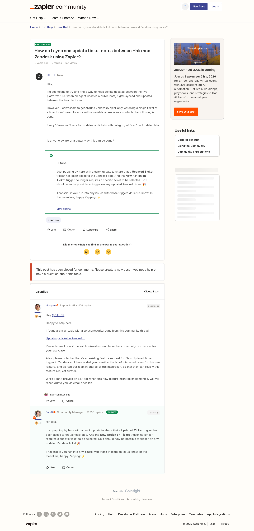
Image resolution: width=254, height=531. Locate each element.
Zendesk (53, 220)
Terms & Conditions (113, 499)
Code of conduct (188, 139)
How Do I (62, 27)
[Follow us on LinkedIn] (46, 514)
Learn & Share (60, 18)
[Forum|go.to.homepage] (59, 6)
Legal (212, 523)
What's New (87, 18)
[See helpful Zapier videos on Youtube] (66, 514)
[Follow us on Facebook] (39, 514)
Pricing (99, 514)
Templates (196, 514)
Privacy (224, 523)
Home (34, 27)
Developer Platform (131, 514)
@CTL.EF (58, 315)
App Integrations (218, 514)
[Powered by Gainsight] (127, 492)
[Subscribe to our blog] (53, 514)
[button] (199, 6)
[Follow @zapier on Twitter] (60, 514)
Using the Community (191, 145)
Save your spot (186, 111)
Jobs (163, 514)
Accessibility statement (139, 499)
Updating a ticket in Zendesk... (65, 338)
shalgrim (51, 305)
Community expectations (193, 151)
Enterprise (178, 514)
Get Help (36, 18)
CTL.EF (51, 75)
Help (111, 514)
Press (152, 514)
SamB (49, 412)
